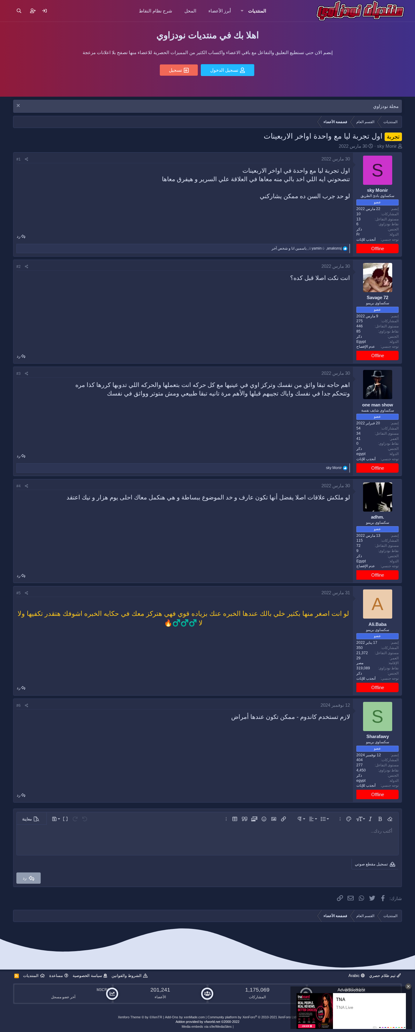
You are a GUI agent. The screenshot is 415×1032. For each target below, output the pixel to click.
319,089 (363, 668)
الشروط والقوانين (126, 975)
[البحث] (19, 11)
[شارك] (26, 159)
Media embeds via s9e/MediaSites (207, 1026)
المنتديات (257, 10)
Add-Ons (171, 1017)
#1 (18, 159)
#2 (18, 266)
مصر (359, 663)
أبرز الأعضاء (219, 10)
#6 (18, 705)
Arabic (354, 975)
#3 (18, 373)
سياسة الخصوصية (87, 975)
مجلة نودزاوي (386, 106)
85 (358, 331)
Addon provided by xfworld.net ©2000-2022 (207, 1021)
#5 (18, 593)
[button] (241, 11)
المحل (190, 10)
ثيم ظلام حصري (383, 975)
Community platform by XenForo (252, 1017)
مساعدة (56, 975)
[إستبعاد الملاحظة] (19, 106)
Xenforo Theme (140, 1017)
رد (18, 236)
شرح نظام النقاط (155, 10)
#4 (18, 486)
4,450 (361, 770)
